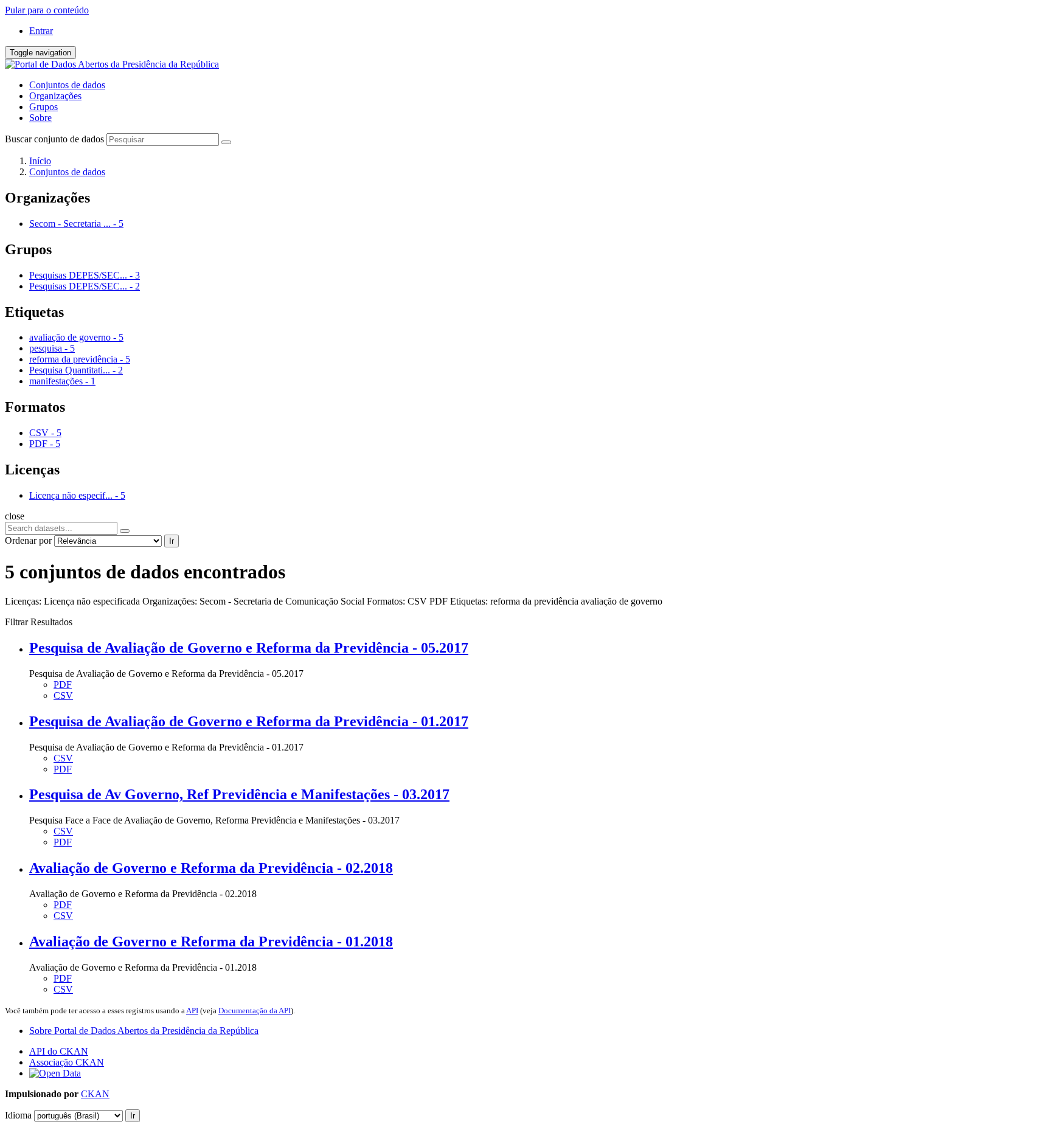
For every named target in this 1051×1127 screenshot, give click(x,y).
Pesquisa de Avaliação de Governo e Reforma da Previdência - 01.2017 (248, 721)
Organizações (55, 96)
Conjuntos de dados (67, 85)
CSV (63, 695)
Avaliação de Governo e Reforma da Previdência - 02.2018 (211, 868)
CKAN (95, 1094)
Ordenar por (28, 540)
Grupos (43, 107)
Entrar (41, 31)
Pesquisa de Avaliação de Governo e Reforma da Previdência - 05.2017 (248, 648)
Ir (171, 541)
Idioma (18, 1115)
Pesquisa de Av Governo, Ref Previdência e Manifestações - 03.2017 (239, 794)
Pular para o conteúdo (47, 10)
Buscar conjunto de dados (54, 139)
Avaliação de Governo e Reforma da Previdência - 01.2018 (211, 941)
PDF (63, 684)
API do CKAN (58, 1051)
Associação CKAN (66, 1062)
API (192, 1010)
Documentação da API (254, 1010)
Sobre (40, 118)
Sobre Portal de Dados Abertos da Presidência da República (143, 1030)
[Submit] (226, 142)
